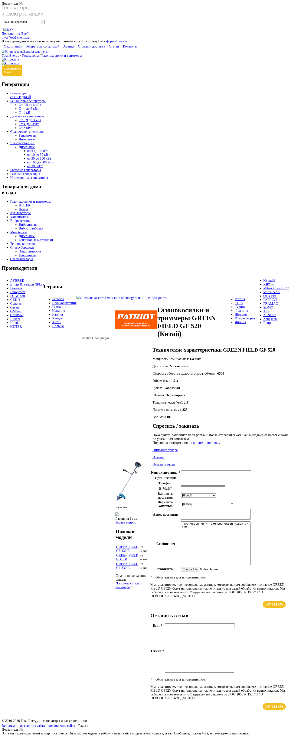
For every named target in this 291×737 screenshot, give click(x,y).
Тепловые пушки (22, 243)
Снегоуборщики (22, 247)
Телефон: (165, 483)
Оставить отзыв (164, 464)
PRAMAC (270, 303)
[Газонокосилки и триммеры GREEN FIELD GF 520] (129, 500)
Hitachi (15, 319)
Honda (23, 209)
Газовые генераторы (25, 174)
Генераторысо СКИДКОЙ (20, 95)
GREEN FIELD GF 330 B (127, 566)
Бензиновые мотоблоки (36, 240)
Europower (17, 292)
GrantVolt (16, 315)
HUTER (24, 205)
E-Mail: (165, 488)
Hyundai (269, 280)
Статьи (114, 46)
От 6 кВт (25, 112)
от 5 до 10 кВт (37, 151)
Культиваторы (20, 213)
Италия (57, 314)
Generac (16, 303)
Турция (240, 307)
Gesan (14, 307)
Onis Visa (270, 296)
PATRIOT (270, 299)
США (239, 303)
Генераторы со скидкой (42, 46)
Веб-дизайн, (11, 725)
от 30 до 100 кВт (39, 158)
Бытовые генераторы (25, 170)
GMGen (16, 311)
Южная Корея (245, 318)
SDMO (268, 307)
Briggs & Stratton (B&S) (27, 284)
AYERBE (17, 280)
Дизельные (27, 139)
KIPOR (268, 284)
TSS (266, 311)
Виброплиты (28, 224)
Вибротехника (20, 220)
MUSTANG (271, 292)
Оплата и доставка (91, 46)
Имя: (157, 625)
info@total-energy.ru (16, 37)
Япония (240, 322)
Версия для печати (36, 51)
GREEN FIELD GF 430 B (127, 548)
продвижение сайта (60, 725)
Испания (58, 310)
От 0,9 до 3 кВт (30, 120)
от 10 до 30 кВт (38, 154)
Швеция (241, 314)
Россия (240, 299)
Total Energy (10, 55)
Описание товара (165, 450)
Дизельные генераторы (27, 116)
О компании (13, 46)
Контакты (130, 46)
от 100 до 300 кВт (40, 162)
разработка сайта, (33, 725)
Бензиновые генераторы (28, 101)
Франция (241, 310)
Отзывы (158, 457)
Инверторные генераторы (29, 177)
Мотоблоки (18, 232)
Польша (58, 326)
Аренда (68, 46)
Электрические (30, 251)
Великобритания (64, 303)
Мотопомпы (19, 217)
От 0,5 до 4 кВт (30, 105)
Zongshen (270, 319)
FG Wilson (17, 296)
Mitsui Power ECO (276, 288)
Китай (56, 322)
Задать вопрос (125, 522)
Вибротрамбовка (31, 228)
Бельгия (58, 299)
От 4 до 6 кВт (29, 108)
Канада (57, 318)
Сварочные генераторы (27, 131)
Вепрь (267, 323)
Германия (59, 307)
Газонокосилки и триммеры (61, 55)
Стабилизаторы (21, 259)
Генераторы (30, 55)
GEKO (15, 299)
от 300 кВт (35, 166)
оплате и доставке (206, 442)
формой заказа (116, 41)
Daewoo (16, 288)
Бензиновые (27, 135)
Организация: (165, 478)
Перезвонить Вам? (15, 33)
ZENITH (269, 315)
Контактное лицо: (165, 472)
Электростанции (22, 143)
